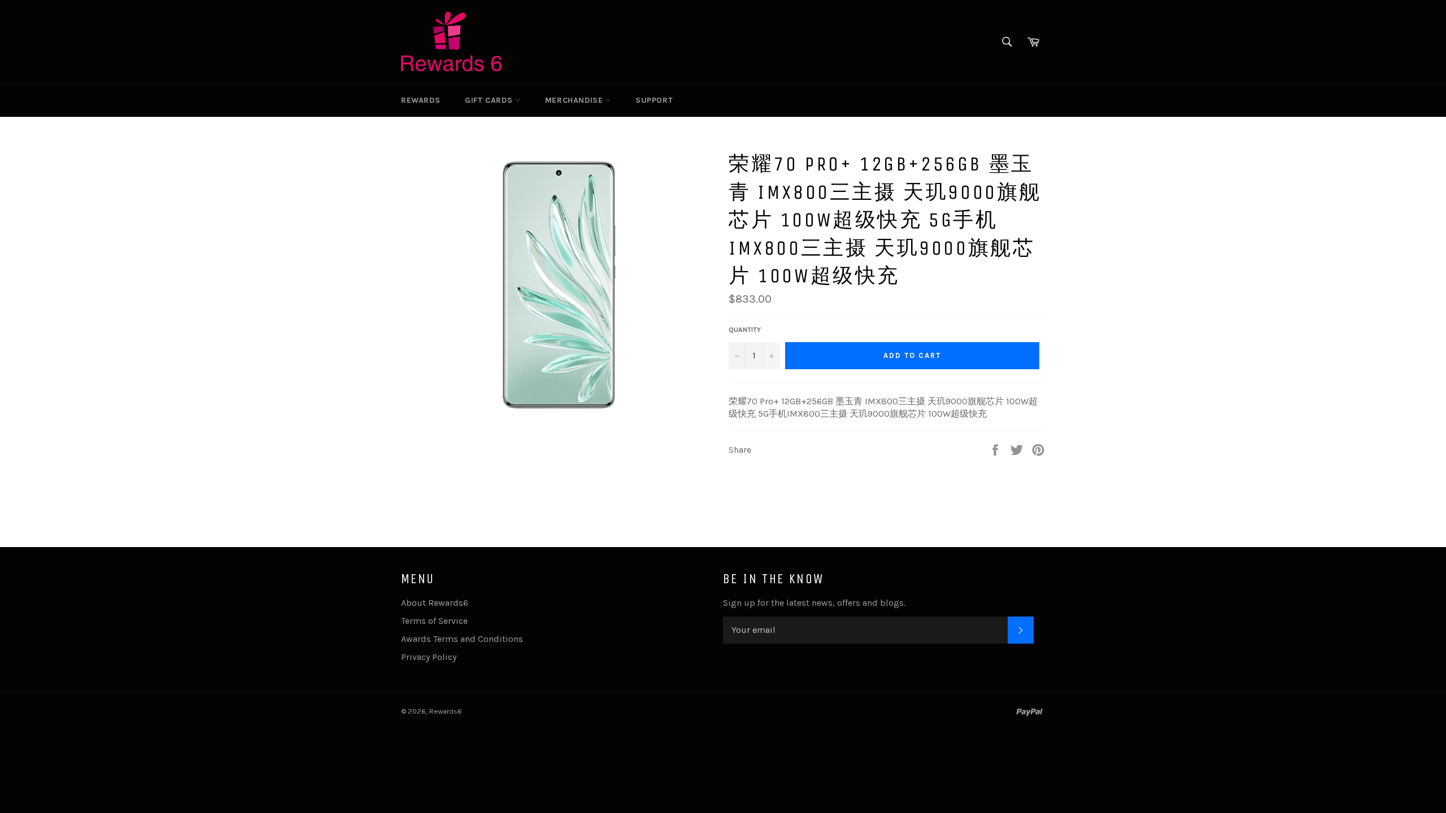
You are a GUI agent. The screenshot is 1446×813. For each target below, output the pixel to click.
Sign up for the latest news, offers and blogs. (814, 602)
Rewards (420, 100)
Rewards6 (445, 711)
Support (654, 100)
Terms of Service (434, 620)
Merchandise (575, 100)
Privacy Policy (428, 657)
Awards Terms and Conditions (462, 638)
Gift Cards (490, 100)
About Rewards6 (434, 602)
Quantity (745, 330)
